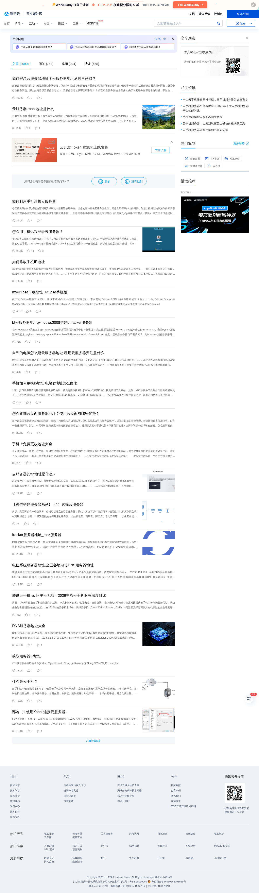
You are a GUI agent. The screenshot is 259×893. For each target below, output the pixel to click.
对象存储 (235, 158)
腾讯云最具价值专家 (128, 785)
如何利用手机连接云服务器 (34, 201)
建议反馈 (204, 14)
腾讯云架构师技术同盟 (129, 790)
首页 (7, 23)
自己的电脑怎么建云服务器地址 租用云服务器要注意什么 (58, 352)
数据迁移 (77, 861)
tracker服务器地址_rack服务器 (36, 534)
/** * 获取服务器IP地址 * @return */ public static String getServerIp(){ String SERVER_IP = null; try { (65, 663)
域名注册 (49, 833)
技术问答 (15, 790)
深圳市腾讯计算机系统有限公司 (90, 881)
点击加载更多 (93, 740)
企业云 (104, 845)
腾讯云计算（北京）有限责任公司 (107, 886)
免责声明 (176, 790)
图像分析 (190, 845)
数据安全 (49, 857)
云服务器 (195, 158)
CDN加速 (134, 845)
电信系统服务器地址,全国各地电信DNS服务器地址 (53, 564)
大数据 (189, 857)
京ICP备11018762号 (159, 886)
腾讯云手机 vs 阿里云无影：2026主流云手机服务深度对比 (59, 595)
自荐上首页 (70, 795)
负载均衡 (77, 857)
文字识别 (134, 857)
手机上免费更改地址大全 (32, 443)
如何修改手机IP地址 (28, 261)
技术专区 (15, 816)
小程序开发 (220, 857)
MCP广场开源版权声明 (183, 806)
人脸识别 (49, 845)
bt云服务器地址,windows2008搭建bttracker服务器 (52, 322)
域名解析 (219, 833)
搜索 (218, 23)
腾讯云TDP (123, 801)
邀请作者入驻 (71, 790)
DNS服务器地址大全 (28, 625)
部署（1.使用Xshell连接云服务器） (40, 711)
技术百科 (15, 811)
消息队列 (134, 833)
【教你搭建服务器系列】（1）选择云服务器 (47, 504)
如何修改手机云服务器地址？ (145, 47)
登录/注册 (243, 14)
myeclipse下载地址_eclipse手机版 (39, 291)
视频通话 (162, 845)
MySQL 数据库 (222, 845)
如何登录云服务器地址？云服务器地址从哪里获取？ (54, 78)
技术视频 (15, 801)
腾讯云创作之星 (125, 795)
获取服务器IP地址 (26, 655)
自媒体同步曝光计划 (75, 785)
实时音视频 (196, 165)
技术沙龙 (15, 795)
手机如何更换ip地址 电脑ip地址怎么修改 (44, 382)
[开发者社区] (34, 13)
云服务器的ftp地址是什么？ (34, 473)
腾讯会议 (77, 845)
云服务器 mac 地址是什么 (33, 108)
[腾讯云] (12, 14)
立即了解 (160, 150)
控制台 (218, 14)
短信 (103, 857)
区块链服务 (107, 833)
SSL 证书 (49, 849)
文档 (192, 14)
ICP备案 (214, 158)
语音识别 (77, 849)
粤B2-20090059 (139, 881)
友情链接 (176, 801)
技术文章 (15, 785)
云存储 (47, 837)
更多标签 (239, 143)
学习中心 (15, 806)
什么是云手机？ (25, 681)
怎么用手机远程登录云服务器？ (37, 231)
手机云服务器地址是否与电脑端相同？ (95, 47)
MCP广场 (93, 23)
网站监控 (49, 861)
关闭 (246, 201)
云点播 (216, 165)
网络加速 (162, 833)
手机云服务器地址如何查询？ (36, 47)
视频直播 (77, 837)
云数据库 (190, 833)
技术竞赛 (68, 801)
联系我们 (176, 795)
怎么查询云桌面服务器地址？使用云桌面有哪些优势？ (56, 413)
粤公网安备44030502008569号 (169, 881)
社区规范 (176, 785)
